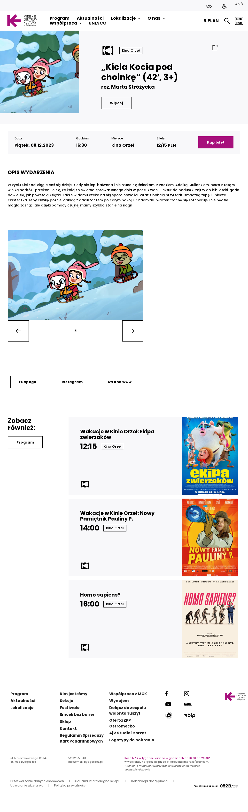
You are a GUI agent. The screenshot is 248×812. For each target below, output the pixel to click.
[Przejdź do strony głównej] (22, 21)
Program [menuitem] (60, 18)
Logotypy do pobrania (131, 740)
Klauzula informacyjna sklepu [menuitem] (97, 781)
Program (25, 442)
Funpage (28, 381)
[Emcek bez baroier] (224, 6)
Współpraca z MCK (128, 694)
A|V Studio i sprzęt (127, 733)
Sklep (65, 721)
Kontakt (68, 728)
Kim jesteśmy (73, 694)
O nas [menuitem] (153, 18)
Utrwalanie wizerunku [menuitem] (26, 785)
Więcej (116, 103)
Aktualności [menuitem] (90, 18)
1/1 (75, 331)
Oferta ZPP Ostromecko (122, 723)
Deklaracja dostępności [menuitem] (149, 781)
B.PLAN (211, 21)
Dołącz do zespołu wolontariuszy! (127, 710)
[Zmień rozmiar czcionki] (239, 4)
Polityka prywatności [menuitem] (70, 785)
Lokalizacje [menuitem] (123, 18)
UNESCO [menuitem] (98, 23)
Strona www (120, 381)
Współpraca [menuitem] (63, 23)
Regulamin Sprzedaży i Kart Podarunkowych (83, 738)
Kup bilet (216, 142)
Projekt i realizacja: (206, 786)
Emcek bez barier (77, 714)
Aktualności (22, 700)
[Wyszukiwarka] (227, 21)
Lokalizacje (21, 707)
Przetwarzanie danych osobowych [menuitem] (37, 781)
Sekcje (66, 700)
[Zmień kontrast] (208, 6)
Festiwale (69, 707)
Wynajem (119, 700)
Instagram (72, 381)
